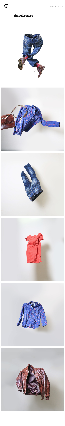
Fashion (22, 5)
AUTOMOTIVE (47, 5)
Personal (34, 5)
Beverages (42, 5)
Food (38, 5)
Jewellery (52, 5)
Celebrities (57, 5)
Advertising (17, 5)
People (30, 5)
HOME (13, 5)
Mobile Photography (53, 6)
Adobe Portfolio (34, 422)
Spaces (61, 5)
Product (26, 5)
